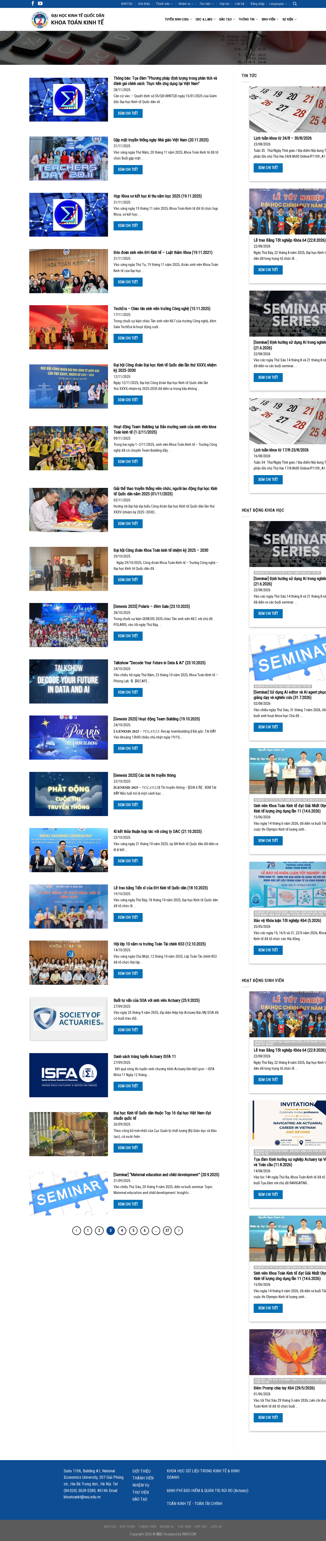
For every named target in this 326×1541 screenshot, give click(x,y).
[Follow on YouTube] (40, 3)
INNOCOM (189, 1534)
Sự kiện (287, 19)
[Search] (295, 3)
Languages (276, 4)
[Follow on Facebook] (33, 3)
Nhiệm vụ (184, 4)
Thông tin (246, 19)
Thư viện (204, 4)
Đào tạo (225, 19)
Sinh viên (268, 19)
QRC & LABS (204, 19)
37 (167, 1230)
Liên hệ (239, 4)
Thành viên (163, 4)
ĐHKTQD (126, 4)
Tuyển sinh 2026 (177, 19)
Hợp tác (224, 4)
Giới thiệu (144, 4)
